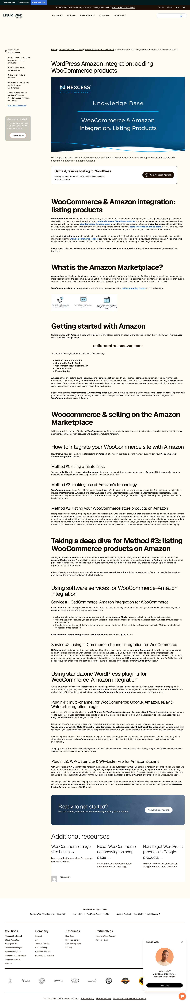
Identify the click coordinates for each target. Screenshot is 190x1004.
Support (161, 7)
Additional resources (17, 105)
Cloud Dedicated (12, 940)
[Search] (181, 15)
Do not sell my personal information (129, 998)
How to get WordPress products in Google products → (163, 852)
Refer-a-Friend (102, 940)
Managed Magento (13, 951)
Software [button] (104, 15)
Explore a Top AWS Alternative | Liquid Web (47, 914)
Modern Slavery (103, 998)
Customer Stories (42, 951)
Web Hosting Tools (73, 944)
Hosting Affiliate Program (106, 936)
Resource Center (72, 940)
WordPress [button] (120, 15)
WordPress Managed (13, 947)
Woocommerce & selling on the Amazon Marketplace (18, 85)
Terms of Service (42, 944)
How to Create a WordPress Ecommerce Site (91, 914)
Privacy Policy (41, 947)
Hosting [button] (71, 15)
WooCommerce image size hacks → (71, 849)
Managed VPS (11, 944)
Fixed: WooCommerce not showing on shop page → (116, 852)
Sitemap (68, 947)
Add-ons (8, 963)
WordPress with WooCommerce (99, 49)
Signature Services (13, 959)
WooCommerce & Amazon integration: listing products (19, 60)
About (37, 940)
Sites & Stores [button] (87, 15)
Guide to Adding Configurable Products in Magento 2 (138, 914)
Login (178, 7)
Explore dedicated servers (123, 7)
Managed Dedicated (13, 936)
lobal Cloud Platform (45, 955)
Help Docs (69, 936)
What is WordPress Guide (71, 49)
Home (54, 49)
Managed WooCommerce (15, 955)
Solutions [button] (57, 15)
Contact (170, 7)
